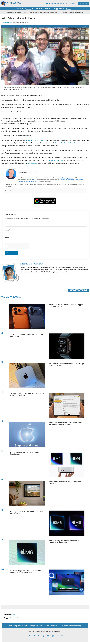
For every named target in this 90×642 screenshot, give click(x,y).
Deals (46, 8)
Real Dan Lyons (32, 163)
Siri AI (25, 12)
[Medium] (10, 191)
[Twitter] (8, 191)
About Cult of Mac (50, 626)
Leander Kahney (8, 22)
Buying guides (57, 8)
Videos (64, 12)
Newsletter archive (78, 290)
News (19, 8)
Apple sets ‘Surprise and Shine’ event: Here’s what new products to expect (66, 423)
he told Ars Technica (56, 160)
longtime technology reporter (65, 178)
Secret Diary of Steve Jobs (35, 140)
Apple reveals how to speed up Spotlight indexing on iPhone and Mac (25, 571)
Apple (34, 179)
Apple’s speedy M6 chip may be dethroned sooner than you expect (65, 542)
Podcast (71, 12)
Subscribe (84, 3)
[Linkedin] (5, 191)
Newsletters (79, 12)
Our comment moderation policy (70, 626)
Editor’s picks (44, 12)
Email (7, 237)
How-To (37, 8)
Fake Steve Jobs (15, 618)
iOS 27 (19, 12)
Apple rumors (11, 12)
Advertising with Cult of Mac (18, 626)
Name (7, 230)
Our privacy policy (36, 626)
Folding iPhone (34, 12)
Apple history (54, 12)
